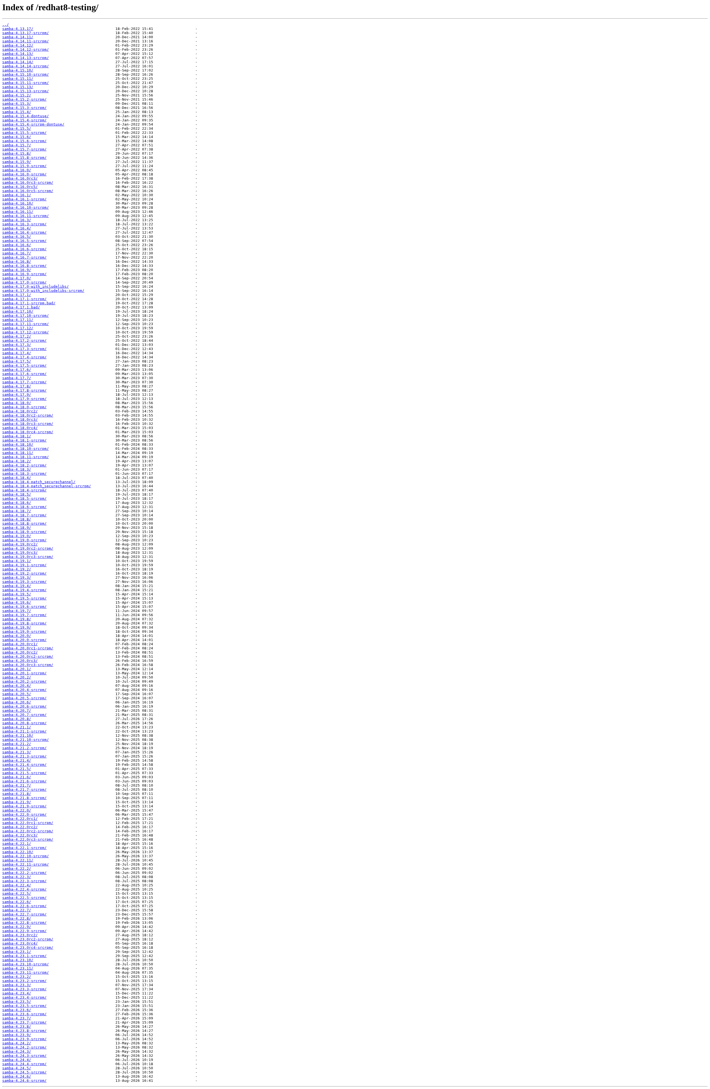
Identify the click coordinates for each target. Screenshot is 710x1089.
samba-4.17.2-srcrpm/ (24, 340)
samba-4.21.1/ (16, 727)
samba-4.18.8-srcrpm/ (24, 523)
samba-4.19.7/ (16, 611)
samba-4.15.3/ (16, 103)
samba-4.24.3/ (16, 1051)
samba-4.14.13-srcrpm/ (25, 58)
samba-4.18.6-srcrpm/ (24, 507)
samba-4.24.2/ (16, 1043)
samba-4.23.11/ (17, 968)
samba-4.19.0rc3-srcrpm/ (27, 557)
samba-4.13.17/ (17, 29)
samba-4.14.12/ (17, 45)
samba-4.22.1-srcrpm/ (24, 848)
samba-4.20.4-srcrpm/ (24, 690)
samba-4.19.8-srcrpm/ (24, 623)
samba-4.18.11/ (17, 453)
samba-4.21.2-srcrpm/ (24, 748)
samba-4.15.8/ (16, 153)
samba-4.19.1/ (16, 561)
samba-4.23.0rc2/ (20, 935)
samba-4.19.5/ (16, 594)
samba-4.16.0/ (16, 170)
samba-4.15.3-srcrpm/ (24, 108)
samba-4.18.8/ (16, 519)
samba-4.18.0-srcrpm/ (24, 407)
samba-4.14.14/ (17, 62)
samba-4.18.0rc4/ (20, 428)
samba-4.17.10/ (17, 311)
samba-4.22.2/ (16, 868)
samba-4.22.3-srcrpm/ (24, 881)
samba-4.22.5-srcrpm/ (24, 898)
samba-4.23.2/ (16, 977)
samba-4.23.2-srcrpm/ (24, 981)
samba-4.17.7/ (16, 378)
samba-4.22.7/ (16, 910)
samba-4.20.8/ (16, 719)
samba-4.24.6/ (16, 1076)
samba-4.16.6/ (16, 245)
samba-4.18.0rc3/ (20, 419)
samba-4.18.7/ (16, 511)
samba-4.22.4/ (16, 885)
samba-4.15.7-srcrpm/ (24, 149)
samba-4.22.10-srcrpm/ (25, 856)
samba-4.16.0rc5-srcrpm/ (27, 191)
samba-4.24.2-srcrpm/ (24, 1047)
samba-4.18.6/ (16, 503)
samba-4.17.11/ (17, 320)
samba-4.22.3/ (16, 877)
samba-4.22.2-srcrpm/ (24, 873)
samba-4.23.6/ (16, 1010)
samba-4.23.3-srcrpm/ (24, 989)
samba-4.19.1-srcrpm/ (24, 565)
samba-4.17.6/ (16, 370)
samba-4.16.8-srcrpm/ (24, 266)
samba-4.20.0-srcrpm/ (24, 640)
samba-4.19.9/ (16, 627)
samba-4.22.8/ (16, 918)
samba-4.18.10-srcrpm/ (25, 449)
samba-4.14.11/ (17, 37)
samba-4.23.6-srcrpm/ (24, 1014)
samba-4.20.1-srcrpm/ (24, 673)
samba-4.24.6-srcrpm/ (24, 1080)
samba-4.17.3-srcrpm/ (24, 349)
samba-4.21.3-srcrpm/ (24, 756)
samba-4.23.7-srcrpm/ (24, 1022)
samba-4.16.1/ (16, 195)
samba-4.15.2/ (16, 95)
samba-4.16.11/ (17, 212)
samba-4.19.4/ (16, 586)
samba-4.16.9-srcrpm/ (24, 274)
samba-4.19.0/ (16, 536)
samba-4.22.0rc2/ (20, 827)
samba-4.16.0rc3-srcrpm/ (27, 182)
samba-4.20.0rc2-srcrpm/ (27, 656)
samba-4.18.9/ (16, 528)
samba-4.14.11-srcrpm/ (25, 41)
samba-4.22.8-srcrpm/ (24, 922)
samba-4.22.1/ (16, 843)
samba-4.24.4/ (16, 1060)
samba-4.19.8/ (16, 619)
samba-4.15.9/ (16, 162)
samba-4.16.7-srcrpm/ (24, 257)
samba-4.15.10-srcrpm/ (25, 74)
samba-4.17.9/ (16, 394)
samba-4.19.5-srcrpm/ (24, 598)
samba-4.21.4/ (16, 760)
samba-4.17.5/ (16, 361)
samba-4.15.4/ (16, 112)
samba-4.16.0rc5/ (20, 187)
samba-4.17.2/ (16, 336)
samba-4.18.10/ (17, 444)
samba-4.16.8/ (16, 261)
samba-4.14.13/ (17, 54)
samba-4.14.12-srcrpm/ (25, 49)
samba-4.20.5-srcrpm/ (24, 698)
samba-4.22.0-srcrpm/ (24, 814)
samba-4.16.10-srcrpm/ (25, 207)
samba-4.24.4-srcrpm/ (24, 1064)
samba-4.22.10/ (17, 852)
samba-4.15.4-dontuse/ (25, 116)
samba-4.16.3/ (16, 220)
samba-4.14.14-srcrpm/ (25, 66)
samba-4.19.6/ (16, 602)
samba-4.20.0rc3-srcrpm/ (27, 665)
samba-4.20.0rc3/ (20, 661)
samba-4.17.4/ (16, 353)
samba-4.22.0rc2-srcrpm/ (27, 831)
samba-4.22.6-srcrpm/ (24, 906)
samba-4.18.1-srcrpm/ (24, 440)
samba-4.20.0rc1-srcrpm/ (27, 648)
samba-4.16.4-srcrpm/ (24, 232)
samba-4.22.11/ (17, 860)
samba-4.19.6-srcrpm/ (24, 607)
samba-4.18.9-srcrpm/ (24, 532)
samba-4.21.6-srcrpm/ (24, 781)
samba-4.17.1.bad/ (21, 307)
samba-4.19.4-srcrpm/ (24, 590)
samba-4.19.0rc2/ (20, 544)
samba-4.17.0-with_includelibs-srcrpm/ (43, 291)
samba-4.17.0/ (16, 278)
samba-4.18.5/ (16, 494)
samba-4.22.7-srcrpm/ (24, 914)
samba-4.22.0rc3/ (20, 835)
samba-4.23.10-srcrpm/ (25, 964)
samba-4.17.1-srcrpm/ (24, 299)
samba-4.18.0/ (16, 403)
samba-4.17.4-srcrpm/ (24, 357)
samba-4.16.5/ (16, 236)
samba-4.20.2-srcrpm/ (24, 681)
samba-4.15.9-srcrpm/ (24, 166)
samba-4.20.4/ (16, 686)
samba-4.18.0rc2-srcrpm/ (27, 415)
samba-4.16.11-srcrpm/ (25, 216)
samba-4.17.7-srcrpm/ (24, 382)
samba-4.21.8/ (16, 794)
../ (5, 24)
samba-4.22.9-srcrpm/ (24, 931)
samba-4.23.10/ (17, 960)
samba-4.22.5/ (16, 893)
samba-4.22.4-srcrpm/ (24, 889)
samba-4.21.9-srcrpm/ (24, 806)
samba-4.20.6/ (16, 702)
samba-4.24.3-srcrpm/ (24, 1056)
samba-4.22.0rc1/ (20, 819)
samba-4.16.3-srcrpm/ (24, 224)
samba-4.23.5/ (16, 1001)
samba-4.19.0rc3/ (20, 552)
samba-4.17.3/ (16, 345)
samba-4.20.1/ (16, 669)
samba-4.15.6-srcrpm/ (24, 141)
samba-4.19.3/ (16, 577)
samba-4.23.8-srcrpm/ (24, 1031)
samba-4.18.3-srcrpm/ (24, 473)
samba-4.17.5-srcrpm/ (24, 365)
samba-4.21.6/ (16, 777)
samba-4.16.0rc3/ (20, 178)
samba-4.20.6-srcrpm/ (24, 706)
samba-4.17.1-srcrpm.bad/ (28, 303)
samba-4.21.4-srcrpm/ (24, 764)
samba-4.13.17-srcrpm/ (25, 33)
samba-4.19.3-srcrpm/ (24, 582)
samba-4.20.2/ (16, 677)
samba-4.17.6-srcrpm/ (24, 374)
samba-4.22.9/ (16, 927)
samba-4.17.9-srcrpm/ (24, 399)
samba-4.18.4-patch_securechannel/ (38, 482)
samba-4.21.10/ (17, 735)
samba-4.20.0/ (16, 636)
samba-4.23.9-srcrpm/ (24, 1039)
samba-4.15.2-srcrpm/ (24, 99)
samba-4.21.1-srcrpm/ (24, 731)
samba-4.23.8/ (16, 1026)
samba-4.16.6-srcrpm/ (24, 249)
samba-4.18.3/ (16, 469)
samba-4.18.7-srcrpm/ (24, 515)
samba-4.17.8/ (16, 386)
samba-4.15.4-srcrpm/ (24, 120)
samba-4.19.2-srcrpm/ (24, 573)
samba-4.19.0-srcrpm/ (24, 540)
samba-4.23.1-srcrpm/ (24, 956)
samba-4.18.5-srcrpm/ (24, 498)
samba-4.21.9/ (16, 802)
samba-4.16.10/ (17, 203)
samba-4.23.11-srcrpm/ (25, 972)
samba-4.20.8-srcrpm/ (24, 723)
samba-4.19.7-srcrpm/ (24, 615)
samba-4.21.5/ (16, 769)
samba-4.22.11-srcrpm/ (25, 864)
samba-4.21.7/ (16, 785)
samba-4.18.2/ (16, 461)
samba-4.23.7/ (16, 1018)
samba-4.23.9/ (16, 1035)
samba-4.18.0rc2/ (20, 411)
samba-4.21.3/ (16, 752)
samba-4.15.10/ (17, 70)
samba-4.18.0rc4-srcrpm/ (27, 432)
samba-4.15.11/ (17, 78)
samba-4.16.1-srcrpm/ (24, 199)
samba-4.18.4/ (16, 478)
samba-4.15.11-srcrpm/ (25, 83)
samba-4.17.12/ (17, 328)
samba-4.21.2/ (16, 744)
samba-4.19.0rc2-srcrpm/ (27, 548)
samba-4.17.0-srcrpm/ (24, 282)
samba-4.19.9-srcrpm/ (24, 631)
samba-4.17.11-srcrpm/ (25, 324)
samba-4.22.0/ (16, 810)
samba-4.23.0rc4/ (20, 943)
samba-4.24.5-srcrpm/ (24, 1072)
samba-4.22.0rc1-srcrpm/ (27, 823)
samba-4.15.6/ (16, 137)
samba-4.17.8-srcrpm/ (24, 390)
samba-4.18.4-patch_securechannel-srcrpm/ (46, 486)
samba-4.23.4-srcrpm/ (24, 997)
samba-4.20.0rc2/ (20, 652)
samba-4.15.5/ (16, 128)
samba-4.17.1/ (16, 295)
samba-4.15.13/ (17, 87)
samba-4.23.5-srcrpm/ (24, 1006)
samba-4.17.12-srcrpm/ (25, 332)
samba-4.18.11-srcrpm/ (25, 457)
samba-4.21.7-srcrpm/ (24, 789)
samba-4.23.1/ (16, 952)
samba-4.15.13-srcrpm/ (25, 91)
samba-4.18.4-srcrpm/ (24, 490)
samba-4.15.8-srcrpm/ (24, 157)
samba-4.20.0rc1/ (20, 644)
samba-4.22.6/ (16, 902)
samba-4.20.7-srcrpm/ (24, 715)
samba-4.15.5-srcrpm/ (24, 133)
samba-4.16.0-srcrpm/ (24, 174)
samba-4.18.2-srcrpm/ (24, 465)
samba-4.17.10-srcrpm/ (25, 315)
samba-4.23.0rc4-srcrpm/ (27, 947)
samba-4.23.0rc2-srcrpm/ (27, 939)
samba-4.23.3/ (16, 985)
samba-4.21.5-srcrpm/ (24, 773)
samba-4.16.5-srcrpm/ (24, 241)
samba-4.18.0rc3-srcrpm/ (27, 424)
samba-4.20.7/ (16, 710)
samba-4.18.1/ (16, 436)
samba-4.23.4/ (16, 993)
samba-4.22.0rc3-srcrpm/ (27, 839)
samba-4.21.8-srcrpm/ (24, 798)
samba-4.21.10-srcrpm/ (25, 740)
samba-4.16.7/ (16, 253)
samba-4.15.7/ (16, 145)
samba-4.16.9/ (16, 270)
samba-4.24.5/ (16, 1068)
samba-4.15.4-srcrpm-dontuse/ (33, 124)
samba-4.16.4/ (16, 228)
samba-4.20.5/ (16, 694)
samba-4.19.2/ (16, 569)
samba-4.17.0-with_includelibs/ (35, 286)
